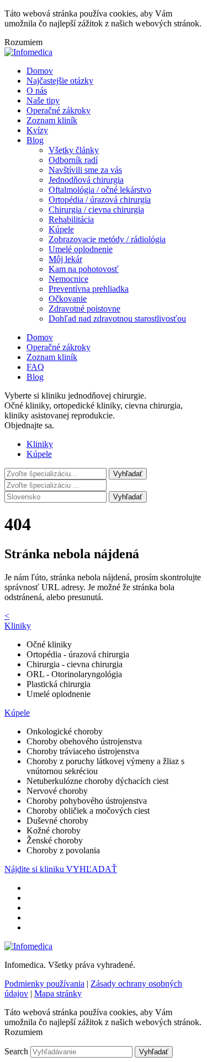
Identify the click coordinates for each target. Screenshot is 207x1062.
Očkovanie (68, 298)
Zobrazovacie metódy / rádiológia (107, 239)
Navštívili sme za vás (85, 170)
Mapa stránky (58, 993)
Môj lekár (65, 259)
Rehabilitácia (71, 219)
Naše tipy (43, 100)
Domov (39, 70)
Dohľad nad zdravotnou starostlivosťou (117, 318)
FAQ (35, 367)
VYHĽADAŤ (91, 869)
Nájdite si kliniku (35, 869)
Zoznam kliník (51, 120)
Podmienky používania (44, 983)
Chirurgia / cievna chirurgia (96, 209)
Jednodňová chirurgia (86, 179)
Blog (35, 140)
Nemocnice (68, 279)
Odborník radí (73, 160)
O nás (36, 90)
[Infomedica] (28, 52)
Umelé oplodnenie (81, 249)
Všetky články (74, 150)
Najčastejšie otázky (59, 80)
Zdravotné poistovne (84, 308)
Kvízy (37, 130)
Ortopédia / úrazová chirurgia (100, 199)
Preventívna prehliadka (89, 288)
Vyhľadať (127, 497)
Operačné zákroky (58, 110)
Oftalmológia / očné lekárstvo (100, 189)
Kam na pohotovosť (84, 269)
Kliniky (39, 444)
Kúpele (61, 229)
